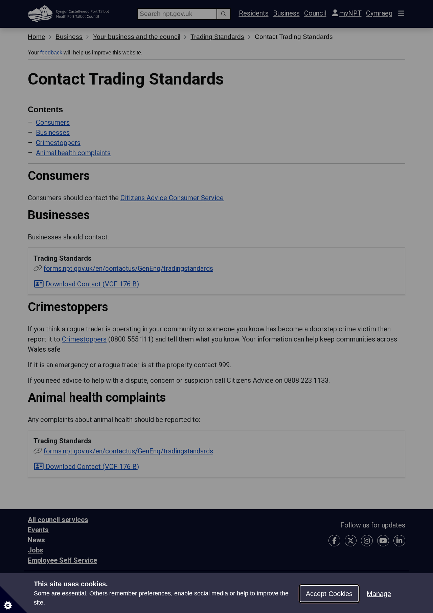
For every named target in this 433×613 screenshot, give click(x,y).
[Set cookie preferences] (13, 599)
